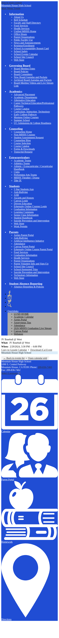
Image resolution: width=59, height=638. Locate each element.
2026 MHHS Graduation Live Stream (32, 328)
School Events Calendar (26, 54)
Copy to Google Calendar (14, 350)
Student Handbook (23, 217)
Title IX (18, 180)
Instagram (10, 297)
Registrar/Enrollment (24, 45)
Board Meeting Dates (24, 68)
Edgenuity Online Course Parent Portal (33, 249)
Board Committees (23, 74)
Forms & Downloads (24, 149)
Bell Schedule (21, 20)
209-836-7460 (45, 367)
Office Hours (20, 34)
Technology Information (26, 275)
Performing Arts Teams (25, 174)
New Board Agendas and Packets (30, 77)
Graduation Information (25, 209)
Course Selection (22, 143)
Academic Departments (25, 97)
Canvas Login (21, 200)
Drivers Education (23, 203)
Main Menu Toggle (10, 8)
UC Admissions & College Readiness (32, 123)
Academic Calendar (24, 317)
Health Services (21, 28)
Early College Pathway (25, 114)
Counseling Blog (22, 140)
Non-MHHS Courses (24, 134)
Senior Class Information (26, 215)
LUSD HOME (21, 314)
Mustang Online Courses (26, 117)
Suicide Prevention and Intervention (31, 220)
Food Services (21, 25)
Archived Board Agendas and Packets (33, 80)
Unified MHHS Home (25, 31)
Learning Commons (24, 212)
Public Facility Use (23, 40)
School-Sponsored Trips (26, 269)
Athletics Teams (22, 163)
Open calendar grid (37, 358)
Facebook (10, 293)
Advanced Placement (24, 94)
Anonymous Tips (22, 322)
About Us (19, 17)
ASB (16, 195)
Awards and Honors (24, 197)
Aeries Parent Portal (24, 235)
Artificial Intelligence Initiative (29, 240)
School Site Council (24, 57)
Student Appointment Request (29, 137)
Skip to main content (11, 2)
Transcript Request (23, 151)
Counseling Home (23, 131)
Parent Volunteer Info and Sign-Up (31, 263)
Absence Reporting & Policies (29, 286)
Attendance (19, 243)
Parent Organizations (24, 37)
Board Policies (21, 71)
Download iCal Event (41, 350)
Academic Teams (22, 160)
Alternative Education (25, 100)
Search (10, 305)
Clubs (17, 172)
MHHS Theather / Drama (26, 177)
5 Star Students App (24, 189)
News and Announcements (27, 42)
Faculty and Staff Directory (27, 22)
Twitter (10, 301)
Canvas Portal (21, 331)
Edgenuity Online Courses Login (30, 206)
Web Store (19, 60)
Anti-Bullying (21, 192)
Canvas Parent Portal (24, 246)
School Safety (21, 51)
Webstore (18, 334)
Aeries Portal (20, 319)
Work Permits (20, 226)
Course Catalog (21, 108)
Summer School (22, 120)
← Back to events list (14, 358)
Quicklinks (13, 311)
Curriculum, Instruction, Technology (32, 111)
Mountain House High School (16, 352)
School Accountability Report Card (31, 48)
